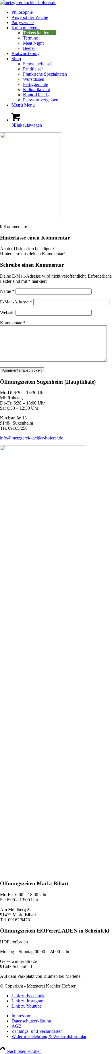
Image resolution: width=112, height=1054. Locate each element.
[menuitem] (61, 12)
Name (7, 291)
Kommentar (12, 322)
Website (7, 312)
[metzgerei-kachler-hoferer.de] (28, 2)
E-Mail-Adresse (16, 301)
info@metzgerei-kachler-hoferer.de (31, 437)
